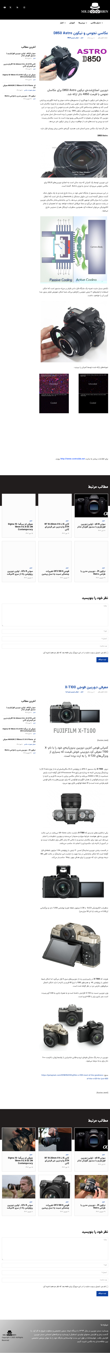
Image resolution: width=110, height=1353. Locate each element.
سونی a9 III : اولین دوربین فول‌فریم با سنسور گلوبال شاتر (21, 54)
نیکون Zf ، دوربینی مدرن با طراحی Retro (20, 96)
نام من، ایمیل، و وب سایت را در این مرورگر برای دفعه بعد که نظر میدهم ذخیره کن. (74, 652)
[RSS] (17, 8)
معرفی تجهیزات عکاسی (30, 90)
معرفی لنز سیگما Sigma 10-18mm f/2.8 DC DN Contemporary (19, 75)
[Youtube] (5, 8)
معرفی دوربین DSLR (73, 38)
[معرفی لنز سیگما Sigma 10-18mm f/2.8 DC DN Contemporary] (18, 505)
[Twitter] (10, 8)
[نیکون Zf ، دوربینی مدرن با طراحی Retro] (91, 553)
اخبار (82, 38)
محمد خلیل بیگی (102, 38)
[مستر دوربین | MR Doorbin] (14, 1333)
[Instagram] (24, 8)
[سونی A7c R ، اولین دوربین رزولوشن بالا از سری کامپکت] (18, 553)
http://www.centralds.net (73, 459)
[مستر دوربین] (82, 8)
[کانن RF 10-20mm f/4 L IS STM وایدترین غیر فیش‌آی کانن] (55, 505)
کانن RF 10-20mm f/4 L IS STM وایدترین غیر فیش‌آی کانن (19, 65)
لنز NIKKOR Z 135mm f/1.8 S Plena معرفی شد (19, 86)
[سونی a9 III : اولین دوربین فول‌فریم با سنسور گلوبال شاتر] (91, 505)
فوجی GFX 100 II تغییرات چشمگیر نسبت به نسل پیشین (55, 573)
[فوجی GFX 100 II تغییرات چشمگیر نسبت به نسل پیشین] (55, 553)
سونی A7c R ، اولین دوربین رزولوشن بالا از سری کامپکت (20, 573)
